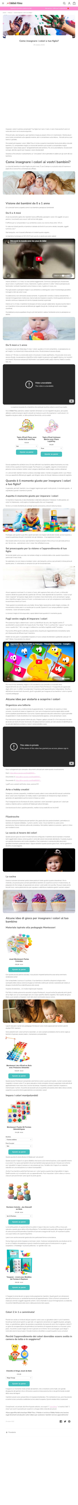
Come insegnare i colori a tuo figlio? (23, 12)
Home (4, 12)
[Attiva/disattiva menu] (3, 3)
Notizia (10, 12)
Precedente (12, 1432)
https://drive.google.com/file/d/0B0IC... (23, 773)
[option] (21, 8)
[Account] (69, 3)
